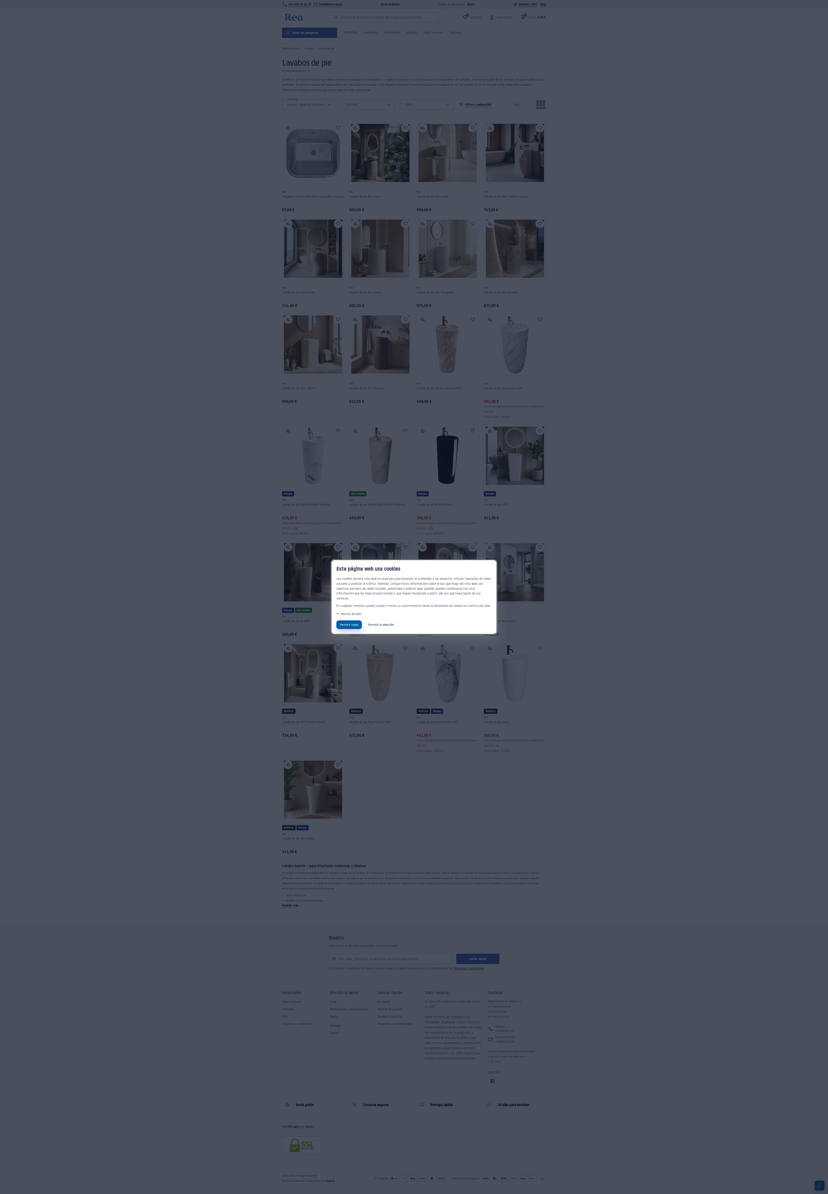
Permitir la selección (381, 625)
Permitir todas (349, 625)
